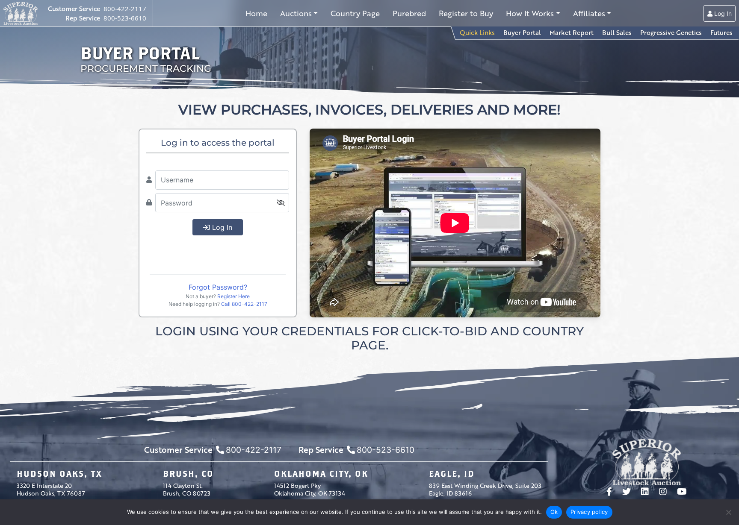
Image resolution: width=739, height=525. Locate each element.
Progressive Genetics (671, 32)
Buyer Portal (522, 32)
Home (256, 13)
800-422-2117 (124, 8)
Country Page (355, 13)
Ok (554, 511)
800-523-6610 (124, 18)
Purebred (409, 13)
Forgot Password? (218, 287)
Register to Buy (466, 13)
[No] (728, 512)
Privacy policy (589, 511)
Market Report (572, 32)
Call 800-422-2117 (244, 304)
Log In (722, 13)
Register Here (233, 296)
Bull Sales (617, 32)
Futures (721, 32)
